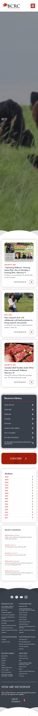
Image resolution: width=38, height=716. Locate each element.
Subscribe (16, 458)
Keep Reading (20, 282)
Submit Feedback (15, 700)
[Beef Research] (11, 6)
